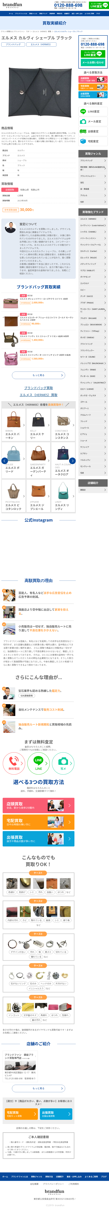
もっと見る (39, 1088)
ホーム (11, 13)
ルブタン (83, 453)
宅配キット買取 (14, 1114)
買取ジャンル (33, 13)
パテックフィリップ (88, 264)
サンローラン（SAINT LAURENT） (92, 310)
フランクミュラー (87, 350)
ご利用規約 (73, 1183)
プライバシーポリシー (53, 1183)
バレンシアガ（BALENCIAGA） (92, 363)
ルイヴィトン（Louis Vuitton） (92, 225)
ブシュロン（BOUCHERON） (91, 324)
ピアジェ (83, 434)
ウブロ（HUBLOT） (88, 270)
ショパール (84, 427)
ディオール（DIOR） (88, 376)
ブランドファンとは (21, 13)
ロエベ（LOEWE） (87, 389)
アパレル (83, 195)
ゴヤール (83, 402)
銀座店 (82, 490)
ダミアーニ (84, 408)
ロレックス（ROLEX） (89, 257)
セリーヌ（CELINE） (88, 357)
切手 (82, 202)
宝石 (82, 182)
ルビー (82, 290)
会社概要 (34, 1183)
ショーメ (83, 440)
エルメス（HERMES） (41, 44)
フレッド (83, 421)
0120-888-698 (92, 44)
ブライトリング (86, 344)
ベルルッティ (85, 460)
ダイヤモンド (85, 277)
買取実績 (52, 13)
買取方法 (59, 13)
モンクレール (85, 466)
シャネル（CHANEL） (88, 231)
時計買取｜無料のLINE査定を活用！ (92, 168)
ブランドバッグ (13, 44)
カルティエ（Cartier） (89, 251)
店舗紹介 (67, 13)
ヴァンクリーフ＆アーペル (90, 244)
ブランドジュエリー (88, 176)
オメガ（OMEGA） (87, 337)
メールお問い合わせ (93, 62)
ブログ (98, 13)
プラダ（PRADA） (87, 302)
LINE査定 (93, 111)
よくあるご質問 (89, 13)
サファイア (84, 447)
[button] (4, 461)
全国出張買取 (48, 1114)
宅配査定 (93, 141)
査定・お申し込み (77, 13)
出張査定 (93, 131)
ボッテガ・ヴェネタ (88, 395)
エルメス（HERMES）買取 (38, 395)
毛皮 (82, 473)
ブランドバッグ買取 (38, 388)
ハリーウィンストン (88, 238)
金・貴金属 (84, 189)
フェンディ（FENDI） (88, 369)
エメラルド (84, 283)
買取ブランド (43, 13)
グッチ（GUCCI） (87, 296)
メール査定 (94, 121)
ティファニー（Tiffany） (90, 331)
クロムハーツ (85, 415)
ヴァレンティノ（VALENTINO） (92, 382)
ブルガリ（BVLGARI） (89, 318)
